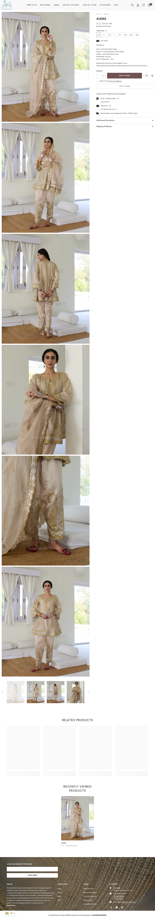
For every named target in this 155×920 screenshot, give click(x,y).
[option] (16, 692)
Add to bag (124, 75)
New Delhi (116, 888)
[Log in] (138, 5)
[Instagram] (117, 907)
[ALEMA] (77, 818)
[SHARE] (151, 75)
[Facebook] (111, 907)
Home (98, 14)
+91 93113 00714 (105, 102)
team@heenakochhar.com (109, 109)
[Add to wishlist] (146, 75)
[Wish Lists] (144, 5)
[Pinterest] (122, 907)
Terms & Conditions (115, 81)
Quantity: (99, 71)
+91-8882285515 (118, 896)
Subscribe (32, 875)
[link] (23, 772)
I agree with (103, 81)
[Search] (132, 5)
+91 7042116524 (118, 899)
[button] (2, 692)
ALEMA (63, 843)
